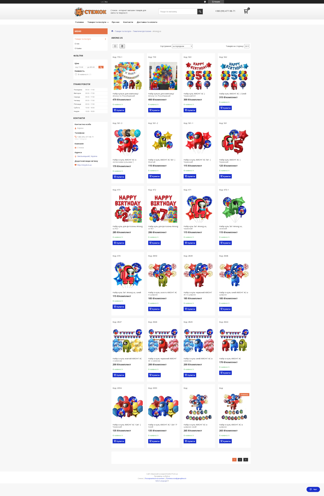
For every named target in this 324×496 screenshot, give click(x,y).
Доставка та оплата (147, 22)
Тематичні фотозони (142, 31)
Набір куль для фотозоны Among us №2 (128, 227)
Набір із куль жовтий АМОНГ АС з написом (127, 359)
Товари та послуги (96, 22)
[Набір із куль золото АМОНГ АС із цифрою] (163, 275)
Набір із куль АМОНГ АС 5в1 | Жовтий (161, 161)
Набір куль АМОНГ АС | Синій (232, 93)
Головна (79, 22)
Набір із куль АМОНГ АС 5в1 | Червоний (197, 161)
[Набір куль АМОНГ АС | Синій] (234, 76)
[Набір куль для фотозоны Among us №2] (128, 209)
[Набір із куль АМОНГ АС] (234, 341)
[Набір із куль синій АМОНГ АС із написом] (199, 341)
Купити (120, 110)
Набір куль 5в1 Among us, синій (127, 292)
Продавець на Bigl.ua (162, 476)
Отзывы (78, 48)
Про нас (115, 22)
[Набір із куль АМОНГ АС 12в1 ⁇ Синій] (163, 407)
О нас (77, 43)
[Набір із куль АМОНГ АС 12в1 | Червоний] (128, 407)
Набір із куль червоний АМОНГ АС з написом (162, 359)
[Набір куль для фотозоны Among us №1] (163, 209)
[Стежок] (90, 11)
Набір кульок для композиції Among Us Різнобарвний (125, 94)
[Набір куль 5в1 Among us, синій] (128, 275)
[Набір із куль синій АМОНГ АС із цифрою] (234, 275)
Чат (315, 489)
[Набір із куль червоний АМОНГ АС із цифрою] (199, 275)
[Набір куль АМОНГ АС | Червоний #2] (199, 76)
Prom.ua (175, 474)
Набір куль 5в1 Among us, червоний (195, 227)
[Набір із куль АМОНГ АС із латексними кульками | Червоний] (128, 142)
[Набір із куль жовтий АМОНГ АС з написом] (128, 341)
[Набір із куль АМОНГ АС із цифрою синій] (199, 407)
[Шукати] (200, 11)
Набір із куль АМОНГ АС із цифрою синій (195, 425)
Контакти (128, 22)
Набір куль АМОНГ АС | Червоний (230, 161)
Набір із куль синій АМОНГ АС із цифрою (233, 293)
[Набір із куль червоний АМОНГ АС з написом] (163, 341)
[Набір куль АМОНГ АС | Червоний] (234, 142)
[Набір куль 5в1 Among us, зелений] (234, 209)
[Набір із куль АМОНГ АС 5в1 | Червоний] (199, 142)
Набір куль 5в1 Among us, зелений (230, 227)
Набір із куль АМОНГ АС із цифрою (231, 425)
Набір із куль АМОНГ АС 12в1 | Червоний (127, 425)
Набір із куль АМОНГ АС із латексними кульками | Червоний (124, 162)
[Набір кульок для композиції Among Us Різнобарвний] (128, 76)
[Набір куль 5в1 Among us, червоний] (199, 209)
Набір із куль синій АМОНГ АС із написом (198, 359)
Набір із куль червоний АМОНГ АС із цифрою (198, 293)
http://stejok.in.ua (84, 165)
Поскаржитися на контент (154, 478)
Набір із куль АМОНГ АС (230, 358)
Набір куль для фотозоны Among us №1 (163, 227)
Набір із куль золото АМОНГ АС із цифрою (162, 293)
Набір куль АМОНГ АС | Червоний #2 (194, 94)
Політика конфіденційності (176, 478)
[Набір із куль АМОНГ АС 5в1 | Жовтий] (163, 142)
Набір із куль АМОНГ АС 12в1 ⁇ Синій (162, 425)
